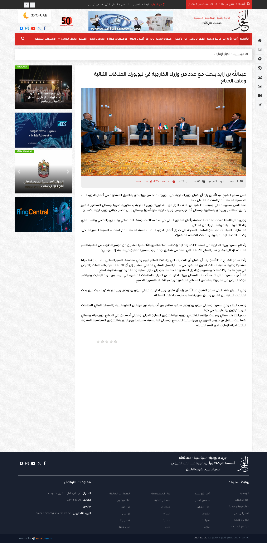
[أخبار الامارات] (259, 49)
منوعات (165, 507)
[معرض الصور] (259, 86)
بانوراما (150, 39)
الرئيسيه (244, 39)
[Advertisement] (206, 361)
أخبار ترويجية (137, 39)
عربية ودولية (214, 39)
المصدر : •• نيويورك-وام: (223, 182)
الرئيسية (244, 493)
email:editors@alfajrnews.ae (53, 513)
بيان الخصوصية (160, 494)
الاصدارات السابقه (45, 39)
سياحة (206, 520)
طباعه (166, 182)
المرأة (166, 514)
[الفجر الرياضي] (259, 68)
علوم (207, 527)
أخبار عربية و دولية (239, 506)
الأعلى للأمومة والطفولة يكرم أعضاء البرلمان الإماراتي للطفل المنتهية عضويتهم (46, 97)
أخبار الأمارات (230, 39)
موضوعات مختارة (117, 39)
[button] (68, 87)
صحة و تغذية (164, 39)
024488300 (74, 500)
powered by (24, 538)
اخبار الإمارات (221, 54)
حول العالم (203, 507)
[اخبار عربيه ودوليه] (259, 59)
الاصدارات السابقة (120, 494)
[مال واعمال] (259, 77)
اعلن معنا (124, 527)
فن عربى (125, 514)
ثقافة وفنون (123, 500)
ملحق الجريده (69, 39)
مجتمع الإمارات (240, 526)
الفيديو (83, 39)
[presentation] (26, 5)
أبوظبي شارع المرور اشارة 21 (64, 493)
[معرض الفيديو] (259, 95)
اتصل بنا (125, 520)
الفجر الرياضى (197, 39)
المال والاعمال (241, 520)
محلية (166, 520)
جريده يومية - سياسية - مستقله (203, 463)
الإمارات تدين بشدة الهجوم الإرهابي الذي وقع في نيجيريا (118, 5)
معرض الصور (97, 39)
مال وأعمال (180, 39)
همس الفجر (202, 500)
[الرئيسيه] (259, 40)
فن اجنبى (125, 507)
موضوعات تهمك (24, 151)
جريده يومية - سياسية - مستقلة (212, 21)
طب (167, 527)
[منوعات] (259, 104)
